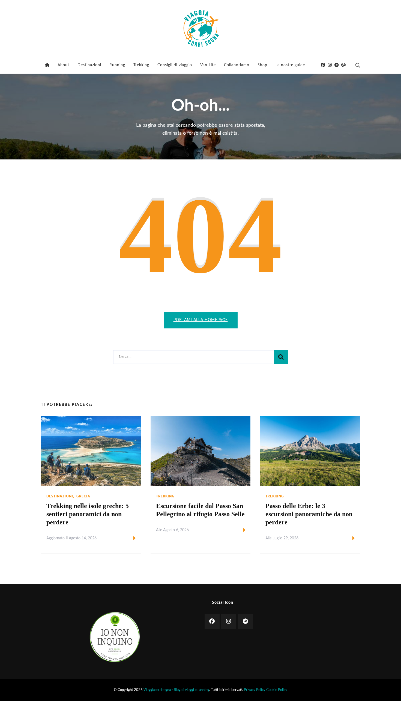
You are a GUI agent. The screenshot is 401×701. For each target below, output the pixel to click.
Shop (262, 65)
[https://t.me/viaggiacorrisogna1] (245, 621)
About (63, 65)
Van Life (208, 65)
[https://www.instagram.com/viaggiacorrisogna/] (228, 621)
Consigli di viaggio (174, 65)
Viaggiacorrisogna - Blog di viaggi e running (176, 689)
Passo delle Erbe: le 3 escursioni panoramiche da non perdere (308, 514)
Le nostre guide (290, 65)
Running (117, 65)
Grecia (83, 496)
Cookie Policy (276, 689)
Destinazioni (89, 65)
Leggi (125, 538)
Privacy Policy (254, 689)
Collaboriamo (236, 65)
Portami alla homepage (200, 320)
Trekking (141, 65)
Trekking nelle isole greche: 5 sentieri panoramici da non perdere (87, 514)
